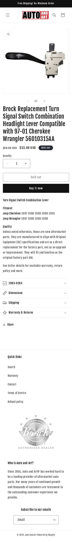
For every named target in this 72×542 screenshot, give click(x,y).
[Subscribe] (54, 519)
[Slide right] (44, 101)
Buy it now (36, 188)
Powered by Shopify (46, 535)
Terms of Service (17, 393)
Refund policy (15, 401)
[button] (7, 15)
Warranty (13, 375)
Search (11, 367)
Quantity (7, 155)
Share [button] (10, 324)
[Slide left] (27, 101)
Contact (12, 384)
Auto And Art (30, 535)
